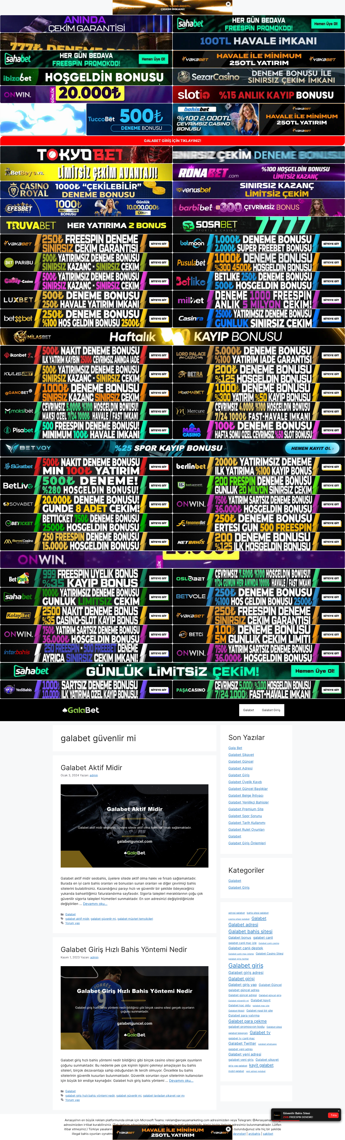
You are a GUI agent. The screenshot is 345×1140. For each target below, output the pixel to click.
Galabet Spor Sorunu (245, 816)
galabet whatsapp (267, 1044)
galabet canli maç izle (242, 943)
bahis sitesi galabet (258, 912)
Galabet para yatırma (244, 1015)
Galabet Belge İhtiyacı (245, 796)
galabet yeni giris (241, 1060)
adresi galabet (236, 912)
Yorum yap (72, 923)
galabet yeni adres (240, 1049)
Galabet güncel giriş (270, 995)
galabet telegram (238, 1033)
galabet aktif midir (77, 918)
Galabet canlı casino (269, 943)
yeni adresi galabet (256, 1071)
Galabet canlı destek (245, 948)
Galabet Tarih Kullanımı (246, 823)
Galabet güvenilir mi (238, 1000)
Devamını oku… (95, 904)
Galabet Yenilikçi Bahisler (248, 802)
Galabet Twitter (242, 1043)
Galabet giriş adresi (246, 972)
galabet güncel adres (243, 990)
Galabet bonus (239, 938)
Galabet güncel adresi (242, 995)
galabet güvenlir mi (103, 918)
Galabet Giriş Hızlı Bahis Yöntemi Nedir (124, 949)
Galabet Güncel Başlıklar (248, 789)
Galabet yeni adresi (244, 1054)
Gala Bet (235, 748)
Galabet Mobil (236, 1010)
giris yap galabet (237, 1065)
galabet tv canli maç (241, 1038)
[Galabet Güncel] (81, 710)
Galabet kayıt (261, 1000)
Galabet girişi (241, 978)
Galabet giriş (245, 965)
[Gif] (172, 336)
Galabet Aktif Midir (91, 767)
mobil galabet (236, 1071)
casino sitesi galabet (239, 919)
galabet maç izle (261, 1005)
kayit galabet (261, 1065)
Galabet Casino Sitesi (269, 953)
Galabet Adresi (240, 768)
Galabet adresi (243, 924)
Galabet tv (260, 1032)
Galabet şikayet (267, 1060)
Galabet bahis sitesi (250, 931)
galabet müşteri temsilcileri (135, 918)
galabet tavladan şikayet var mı (163, 1095)
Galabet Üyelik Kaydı (245, 782)
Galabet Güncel (240, 762)
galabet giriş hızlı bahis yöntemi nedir (90, 1095)
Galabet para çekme (247, 1021)
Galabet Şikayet (241, 755)
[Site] (86, 243)
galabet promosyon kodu (246, 1027)
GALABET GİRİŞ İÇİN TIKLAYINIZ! (172, 141)
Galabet (248, 710)
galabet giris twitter (238, 959)
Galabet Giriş (271, 710)
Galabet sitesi (274, 1026)
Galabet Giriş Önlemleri (247, 843)
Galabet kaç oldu (239, 1005)
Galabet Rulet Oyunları (246, 830)
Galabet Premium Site (246, 809)
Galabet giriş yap (242, 985)
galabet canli (263, 938)
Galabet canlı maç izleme (241, 954)
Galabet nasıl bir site (259, 1010)
